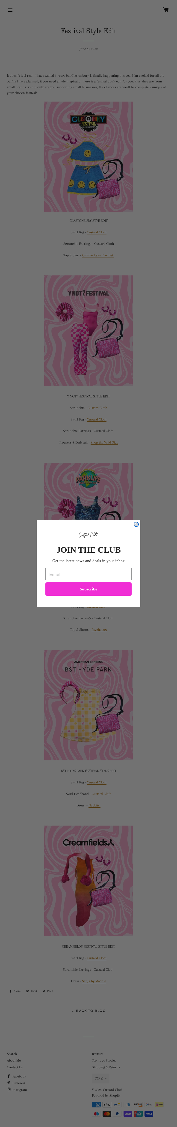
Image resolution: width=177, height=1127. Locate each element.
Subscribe (88, 589)
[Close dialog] (136, 524)
